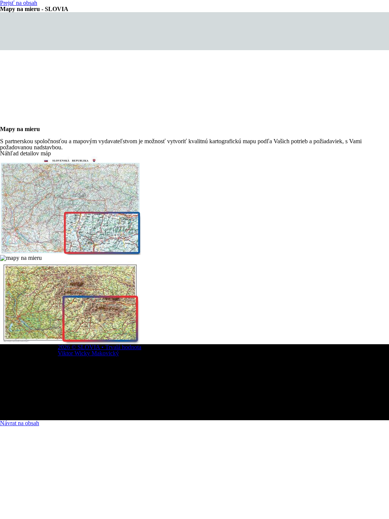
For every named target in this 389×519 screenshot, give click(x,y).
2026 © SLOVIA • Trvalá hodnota (99, 347)
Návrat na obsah (19, 423)
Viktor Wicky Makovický (88, 353)
